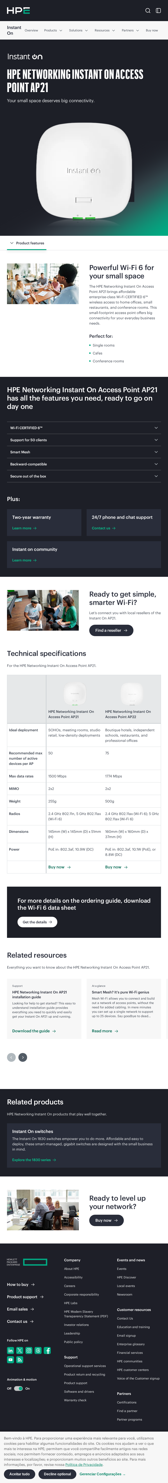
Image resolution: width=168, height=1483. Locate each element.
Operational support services (85, 1366)
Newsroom (124, 1294)
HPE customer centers (133, 1370)
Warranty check (75, 1400)
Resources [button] (102, 30)
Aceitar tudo (19, 1474)
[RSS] (19, 1359)
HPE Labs (70, 1303)
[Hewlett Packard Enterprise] (18, 10)
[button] (148, 10)
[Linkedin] (10, 1350)
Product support (75, 1383)
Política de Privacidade (84, 1464)
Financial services (130, 1353)
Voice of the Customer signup (138, 1378)
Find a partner (127, 1411)
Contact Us (125, 1318)
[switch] (15, 1388)
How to (17, 1284)
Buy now (152, 30)
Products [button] (50, 30)
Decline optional (57, 1474)
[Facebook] (47, 1350)
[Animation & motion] (18, 1388)
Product (22, 1296)
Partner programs (129, 1419)
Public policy (73, 1342)
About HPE (71, 1269)
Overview (31, 30)
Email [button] (17, 1309)
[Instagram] (28, 1350)
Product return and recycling (84, 1374)
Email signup (126, 1336)
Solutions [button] (75, 30)
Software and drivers (79, 1392)
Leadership (72, 1333)
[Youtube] (10, 1359)
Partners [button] (128, 30)
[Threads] (38, 1350)
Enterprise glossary (131, 1344)
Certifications (126, 1402)
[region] (84, 1009)
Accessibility (73, 1277)
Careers (69, 1286)
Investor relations (76, 1325)
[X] (19, 1350)
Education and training (133, 1327)
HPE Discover (126, 1277)
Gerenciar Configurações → (103, 1474)
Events (121, 1269)
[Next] (22, 1057)
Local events (126, 1286)
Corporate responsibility (81, 1294)
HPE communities (129, 1361)
